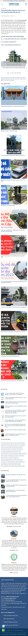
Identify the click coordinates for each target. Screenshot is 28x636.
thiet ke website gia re (20, 461)
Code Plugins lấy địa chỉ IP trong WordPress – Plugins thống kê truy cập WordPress (15, 421)
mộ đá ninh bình (4, 453)
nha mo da (17, 455)
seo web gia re (19, 459)
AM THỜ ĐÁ (17, 77)
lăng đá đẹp (3, 78)
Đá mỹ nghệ (3, 8)
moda (8, 449)
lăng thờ (7, 78)
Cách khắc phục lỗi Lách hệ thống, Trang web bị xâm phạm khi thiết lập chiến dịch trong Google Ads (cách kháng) (15, 411)
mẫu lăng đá (17, 78)
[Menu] (2, 4)
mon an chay (13, 449)
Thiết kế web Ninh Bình (6, 607)
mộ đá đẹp (11, 453)
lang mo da (3, 447)
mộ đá (19, 451)
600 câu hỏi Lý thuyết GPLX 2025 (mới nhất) (15, 429)
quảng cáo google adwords (6, 459)
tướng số (11, 466)
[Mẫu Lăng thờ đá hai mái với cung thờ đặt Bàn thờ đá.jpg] (14, 56)
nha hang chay (11, 455)
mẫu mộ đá (14, 451)
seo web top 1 (4, 461)
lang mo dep (9, 447)
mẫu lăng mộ (8, 451)
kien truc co (17, 445)
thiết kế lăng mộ (4, 464)
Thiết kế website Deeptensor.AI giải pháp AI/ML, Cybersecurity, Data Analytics (16, 402)
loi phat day (15, 447)
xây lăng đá (7, 80)
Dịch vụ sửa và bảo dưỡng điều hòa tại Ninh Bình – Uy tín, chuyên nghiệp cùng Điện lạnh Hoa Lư (15, 425)
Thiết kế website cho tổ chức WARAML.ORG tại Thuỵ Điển (16, 407)
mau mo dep (3, 449)
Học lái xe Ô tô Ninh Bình (20, 632)
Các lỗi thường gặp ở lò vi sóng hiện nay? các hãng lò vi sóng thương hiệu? (15, 435)
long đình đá (12, 78)
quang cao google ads (14, 457)
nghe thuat (16, 453)
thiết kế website (17, 464)
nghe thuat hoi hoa (22, 453)
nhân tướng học (4, 455)
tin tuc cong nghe (4, 466)
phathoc (2, 457)
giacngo (2, 445)
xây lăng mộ (16, 466)
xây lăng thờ (12, 80)
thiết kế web (11, 464)
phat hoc (7, 457)
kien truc (12, 445)
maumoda (20, 447)
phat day (22, 455)
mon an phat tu (19, 449)
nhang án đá (22, 78)
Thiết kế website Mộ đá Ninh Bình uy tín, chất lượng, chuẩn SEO (15, 398)
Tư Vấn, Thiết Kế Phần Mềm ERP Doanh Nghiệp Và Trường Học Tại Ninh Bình (14, 394)
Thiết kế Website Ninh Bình (8, 632)
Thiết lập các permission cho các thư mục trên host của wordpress (15, 416)
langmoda (22, 445)
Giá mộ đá (7, 445)
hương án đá (22, 77)
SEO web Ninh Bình (17, 607)
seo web (14, 459)
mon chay (3, 451)
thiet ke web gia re (11, 461)
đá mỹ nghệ (22, 466)
